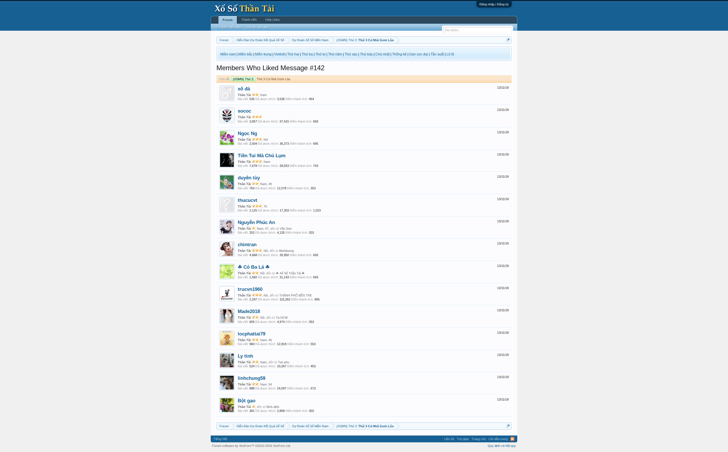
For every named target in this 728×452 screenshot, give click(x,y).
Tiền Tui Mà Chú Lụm (262, 155)
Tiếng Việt (220, 439)
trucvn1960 (250, 289)
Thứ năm (335, 54)
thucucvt (247, 200)
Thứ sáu (351, 54)
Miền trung (263, 54)
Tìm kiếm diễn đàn (228, 27)
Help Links (272, 19)
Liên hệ (449, 439)
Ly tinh (245, 356)
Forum (228, 20)
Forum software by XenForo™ (251, 445)
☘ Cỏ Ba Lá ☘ (254, 267)
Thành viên (249, 19)
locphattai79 (251, 334)
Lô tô (450, 54)
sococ (244, 111)
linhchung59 (251, 378)
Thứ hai (293, 54)
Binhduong (286, 250)
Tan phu (283, 362)
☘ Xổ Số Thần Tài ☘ (290, 273)
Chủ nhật (382, 54)
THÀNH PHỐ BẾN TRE (295, 295)
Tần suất (437, 54)
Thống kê (399, 54)
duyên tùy (249, 178)
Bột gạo (246, 400)
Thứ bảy (366, 54)
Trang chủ (478, 439)
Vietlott (279, 54)
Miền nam (228, 54)
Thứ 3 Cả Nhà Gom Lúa (261, 79)
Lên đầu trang (498, 439)
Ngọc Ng (247, 133)
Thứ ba (307, 54)
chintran (247, 244)
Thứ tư (320, 54)
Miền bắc (245, 54)
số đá (244, 89)
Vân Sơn (286, 228)
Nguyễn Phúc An (256, 222)
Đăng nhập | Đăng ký (494, 4)
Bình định (272, 407)
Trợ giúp (463, 439)
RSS (512, 439)
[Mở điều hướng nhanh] (508, 40)
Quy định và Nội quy (502, 445)
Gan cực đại (418, 54)
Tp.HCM (282, 317)
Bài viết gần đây (258, 27)
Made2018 (249, 311)
